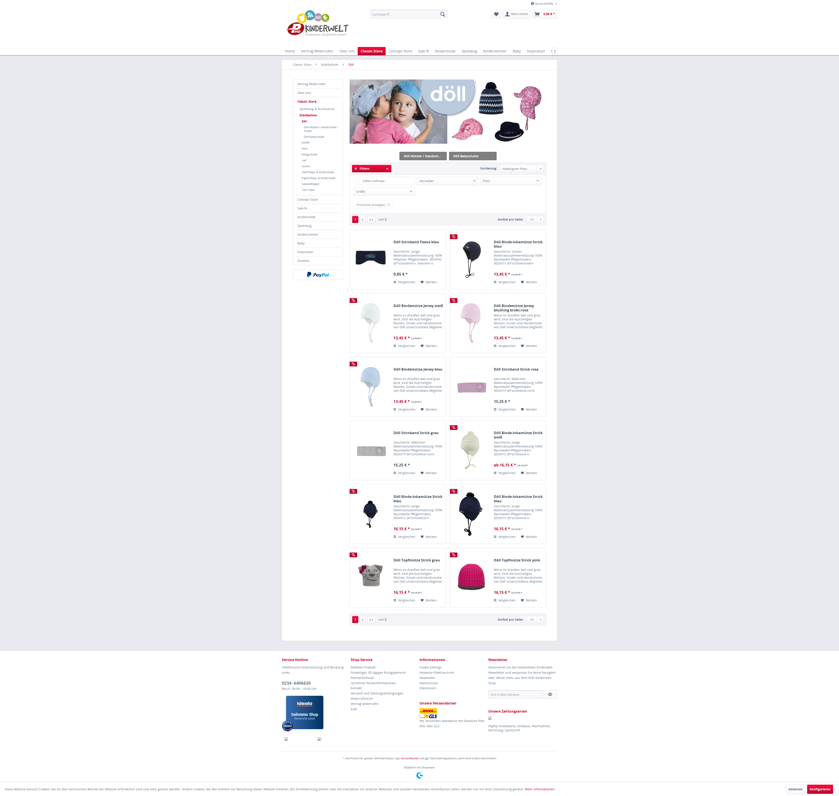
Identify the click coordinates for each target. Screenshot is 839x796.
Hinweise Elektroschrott (437, 672)
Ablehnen (795, 789)
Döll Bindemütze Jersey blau (417, 369)
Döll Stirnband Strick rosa (516, 369)
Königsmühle (309, 154)
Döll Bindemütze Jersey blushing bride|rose (514, 308)
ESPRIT (306, 143)
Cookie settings (431, 667)
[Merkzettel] (496, 14)
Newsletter (427, 678)
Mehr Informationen (540, 789)
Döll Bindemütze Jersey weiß (418, 306)
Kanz (305, 148)
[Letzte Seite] (371, 219)
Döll (304, 121)
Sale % (302, 208)
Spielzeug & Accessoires (317, 109)
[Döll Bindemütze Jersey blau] (370, 387)
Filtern (364, 168)
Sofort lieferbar (374, 181)
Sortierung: (488, 168)
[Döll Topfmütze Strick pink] (470, 578)
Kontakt (356, 688)
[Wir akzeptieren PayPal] (318, 275)
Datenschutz (429, 683)
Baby (301, 243)
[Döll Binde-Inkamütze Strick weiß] (470, 450)
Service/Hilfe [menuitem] (544, 4)
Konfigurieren (820, 789)
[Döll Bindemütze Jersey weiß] (370, 323)
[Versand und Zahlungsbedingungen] (453, 713)
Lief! (304, 160)
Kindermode (306, 217)
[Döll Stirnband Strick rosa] (470, 387)
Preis (486, 181)
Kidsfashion (308, 115)
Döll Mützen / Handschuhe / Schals (321, 129)
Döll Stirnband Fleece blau (416, 242)
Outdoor (303, 261)
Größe (360, 191)
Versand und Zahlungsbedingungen (377, 693)
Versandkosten (410, 758)
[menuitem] (408, 14)
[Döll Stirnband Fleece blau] (370, 259)
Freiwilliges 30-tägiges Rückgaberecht (378, 672)
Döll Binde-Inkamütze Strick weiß (518, 435)
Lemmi (306, 166)
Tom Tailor (308, 190)
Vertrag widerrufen (365, 704)
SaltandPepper (311, 184)
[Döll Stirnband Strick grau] (370, 450)
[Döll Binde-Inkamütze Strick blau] (470, 259)
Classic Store (306, 101)
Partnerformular (362, 678)
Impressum (428, 688)
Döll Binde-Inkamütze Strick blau (518, 244)
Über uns (304, 93)
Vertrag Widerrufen (311, 84)
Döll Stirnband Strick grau (416, 433)
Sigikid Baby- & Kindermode (318, 178)
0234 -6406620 (296, 683)
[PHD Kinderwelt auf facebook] (298, 739)
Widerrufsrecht (362, 698)
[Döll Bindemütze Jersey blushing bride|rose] (470, 323)
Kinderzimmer (307, 234)
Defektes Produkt (363, 667)
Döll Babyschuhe (314, 137)
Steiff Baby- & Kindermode (318, 172)
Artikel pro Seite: (510, 219)
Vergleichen (406, 282)
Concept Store (307, 199)
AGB (354, 709)
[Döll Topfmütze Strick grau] (370, 578)
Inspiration (305, 252)
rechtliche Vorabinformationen (373, 683)
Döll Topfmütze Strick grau (416, 560)
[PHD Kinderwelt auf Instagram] (332, 739)
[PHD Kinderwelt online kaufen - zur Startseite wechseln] (317, 27)
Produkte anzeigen (371, 205)
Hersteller (427, 181)
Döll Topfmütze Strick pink (517, 560)
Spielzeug (304, 226)
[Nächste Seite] (363, 219)
